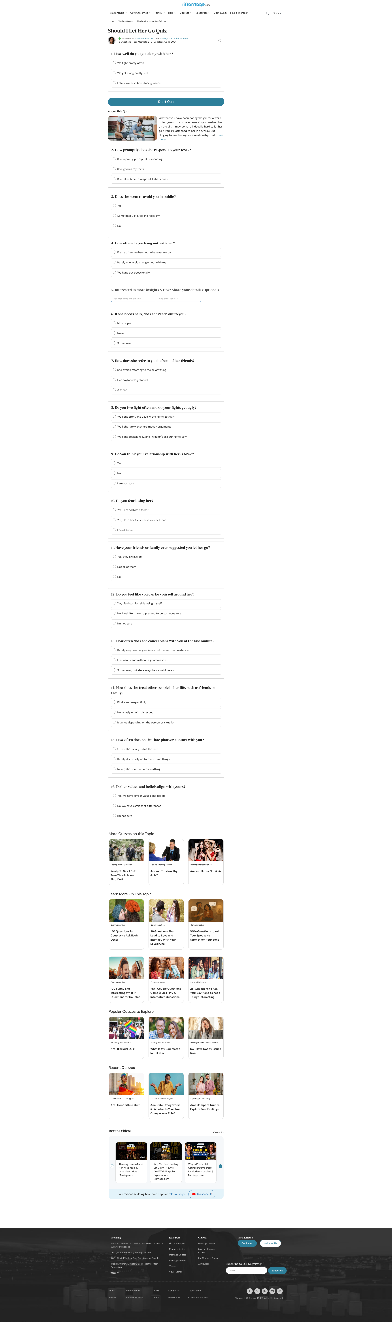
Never (121, 333)
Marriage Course (206, 1243)
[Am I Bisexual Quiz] (126, 1028)
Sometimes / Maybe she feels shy (138, 216)
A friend (122, 390)
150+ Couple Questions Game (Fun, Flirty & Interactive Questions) (165, 993)
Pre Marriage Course (208, 1258)
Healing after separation (121, 865)
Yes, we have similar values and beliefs (141, 796)
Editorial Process (134, 1297)
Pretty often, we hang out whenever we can (144, 252)
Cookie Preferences (198, 1297)
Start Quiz (166, 102)
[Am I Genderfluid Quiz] (126, 1084)
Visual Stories (175, 1271)
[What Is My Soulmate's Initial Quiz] (166, 1028)
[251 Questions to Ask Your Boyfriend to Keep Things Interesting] (205, 968)
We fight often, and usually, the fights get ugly (146, 416)
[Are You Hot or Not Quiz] (205, 850)
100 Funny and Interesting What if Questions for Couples (125, 993)
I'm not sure (124, 623)
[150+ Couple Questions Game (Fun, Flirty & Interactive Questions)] (166, 968)
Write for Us (270, 1243)
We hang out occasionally (133, 272)
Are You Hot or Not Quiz (205, 871)
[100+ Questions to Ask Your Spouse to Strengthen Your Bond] (205, 910)
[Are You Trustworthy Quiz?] (166, 850)
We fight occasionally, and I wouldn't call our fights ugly (152, 437)
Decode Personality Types (122, 1098)
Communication (118, 925)
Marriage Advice (177, 1249)
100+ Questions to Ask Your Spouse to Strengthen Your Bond (205, 936)
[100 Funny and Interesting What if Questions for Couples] (126, 968)
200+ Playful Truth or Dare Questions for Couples (135, 1258)
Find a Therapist (177, 1243)
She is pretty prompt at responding (139, 159)
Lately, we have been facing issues (138, 83)
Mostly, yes (124, 323)
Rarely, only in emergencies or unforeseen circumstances (153, 650)
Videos (172, 1266)
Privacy (112, 1297)
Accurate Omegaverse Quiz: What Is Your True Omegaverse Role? (165, 1109)
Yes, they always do (129, 557)
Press (156, 1290)
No (119, 226)
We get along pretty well (132, 73)
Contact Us (173, 1290)
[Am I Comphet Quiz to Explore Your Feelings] (205, 1084)
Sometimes (124, 343)
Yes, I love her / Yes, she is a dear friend (141, 520)
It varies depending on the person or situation (146, 722)
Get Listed (247, 1243)
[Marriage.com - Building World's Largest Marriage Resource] (196, 6)
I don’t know (125, 530)
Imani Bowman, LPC (144, 38)
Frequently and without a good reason (141, 660)
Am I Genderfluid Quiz (125, 1105)
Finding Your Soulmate (160, 1042)
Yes (119, 206)
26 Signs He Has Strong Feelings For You (131, 1252)
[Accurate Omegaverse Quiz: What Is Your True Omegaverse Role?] (166, 1084)
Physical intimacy (198, 982)
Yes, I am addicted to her (133, 510)
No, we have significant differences (139, 806)
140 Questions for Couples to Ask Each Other (124, 936)
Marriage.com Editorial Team (174, 38)
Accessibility (194, 1290)
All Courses (203, 1263)
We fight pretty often (130, 63)
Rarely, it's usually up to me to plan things (143, 759)
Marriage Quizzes (177, 1254)
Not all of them (126, 567)
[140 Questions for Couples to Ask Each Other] (126, 910)
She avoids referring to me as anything (141, 370)
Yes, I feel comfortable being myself (139, 603)
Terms (156, 1297)
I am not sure (125, 483)
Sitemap (239, 1298)
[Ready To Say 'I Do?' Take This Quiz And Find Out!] (126, 850)
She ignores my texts (130, 169)
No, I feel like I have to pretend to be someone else (149, 613)
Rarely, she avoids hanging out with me (141, 262)
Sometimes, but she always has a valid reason (146, 670)
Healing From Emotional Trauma (204, 1042)
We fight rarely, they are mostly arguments (144, 426)
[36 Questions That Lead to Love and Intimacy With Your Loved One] (166, 910)
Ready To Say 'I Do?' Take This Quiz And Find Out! (123, 875)
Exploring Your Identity (121, 1042)
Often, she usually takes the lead (137, 749)
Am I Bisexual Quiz (123, 1049)
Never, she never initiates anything (138, 769)
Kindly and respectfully (131, 702)
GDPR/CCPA (174, 1297)
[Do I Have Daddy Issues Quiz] (205, 1028)
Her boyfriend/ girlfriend (132, 380)
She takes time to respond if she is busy (142, 179)
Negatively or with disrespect (135, 712)
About (112, 1290)
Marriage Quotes (177, 1260)
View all (217, 1132)
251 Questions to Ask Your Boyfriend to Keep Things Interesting (205, 993)
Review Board (133, 1290)
